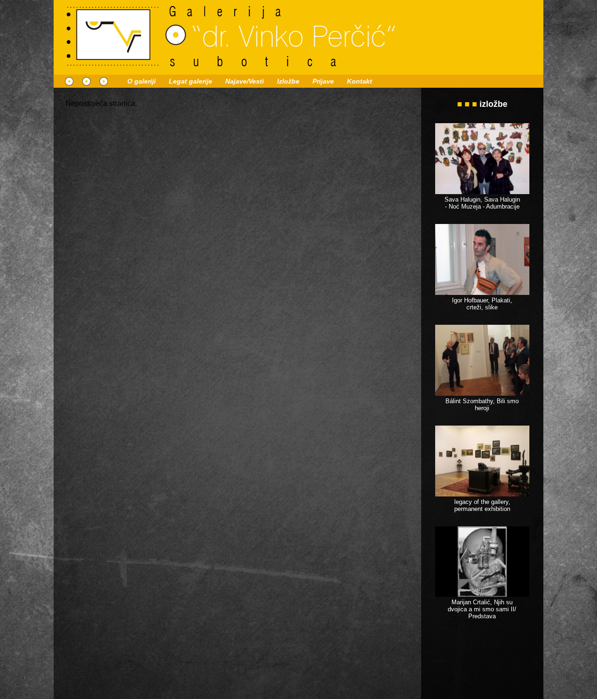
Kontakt (359, 81)
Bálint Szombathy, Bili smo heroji (482, 405)
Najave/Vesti (244, 81)
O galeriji (141, 81)
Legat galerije (190, 81)
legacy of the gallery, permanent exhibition (482, 505)
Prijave (323, 81)
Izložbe (288, 81)
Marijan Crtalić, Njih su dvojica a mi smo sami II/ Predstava (482, 609)
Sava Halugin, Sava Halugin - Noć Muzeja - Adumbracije (482, 203)
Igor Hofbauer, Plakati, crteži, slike (482, 304)
